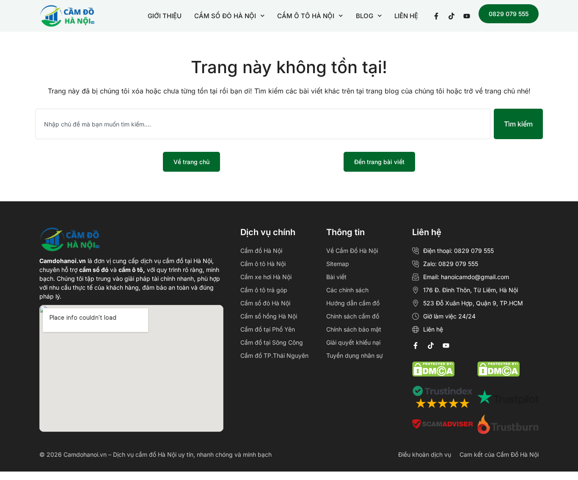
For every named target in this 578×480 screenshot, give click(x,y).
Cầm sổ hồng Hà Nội (268, 316)
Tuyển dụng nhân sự (354, 355)
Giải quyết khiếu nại (353, 342)
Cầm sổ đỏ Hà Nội (265, 303)
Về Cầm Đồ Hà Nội (352, 250)
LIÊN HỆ (406, 16)
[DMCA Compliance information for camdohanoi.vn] (433, 374)
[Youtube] (446, 345)
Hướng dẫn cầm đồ (353, 303)
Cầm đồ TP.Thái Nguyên (274, 355)
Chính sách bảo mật (353, 329)
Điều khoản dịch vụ (424, 454)
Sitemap (337, 263)
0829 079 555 (508, 13)
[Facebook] (415, 345)
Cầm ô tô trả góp (263, 289)
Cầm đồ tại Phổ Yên (267, 329)
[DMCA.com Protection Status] (498, 374)
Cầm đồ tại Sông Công (271, 342)
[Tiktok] (430, 345)
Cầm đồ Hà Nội (261, 250)
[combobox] (262, 124)
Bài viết (336, 276)
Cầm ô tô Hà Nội (263, 263)
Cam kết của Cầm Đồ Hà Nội (499, 454)
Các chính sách (347, 289)
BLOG (364, 16)
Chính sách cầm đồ (352, 316)
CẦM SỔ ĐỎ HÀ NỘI (225, 16)
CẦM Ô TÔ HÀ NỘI (305, 16)
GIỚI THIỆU (165, 16)
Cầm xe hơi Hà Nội (266, 276)
